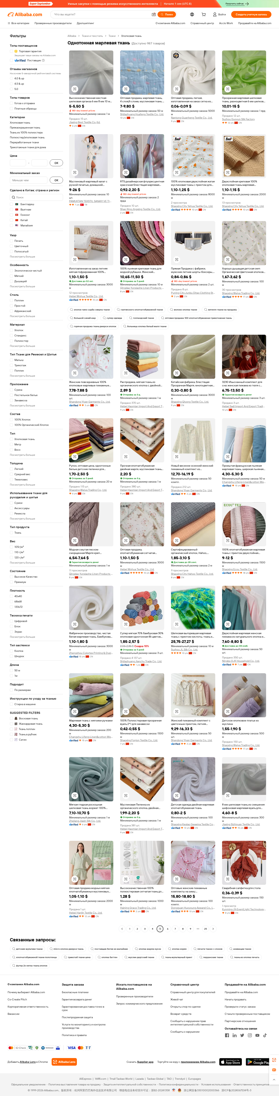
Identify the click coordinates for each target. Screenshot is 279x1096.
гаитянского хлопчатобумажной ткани (142, 309)
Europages (194, 1078)
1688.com (100, 1078)
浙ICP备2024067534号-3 (236, 1090)
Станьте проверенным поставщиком (247, 1013)
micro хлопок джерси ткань (69, 949)
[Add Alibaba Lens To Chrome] (64, 1062)
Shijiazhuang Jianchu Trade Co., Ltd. (141, 661)
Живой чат (176, 999)
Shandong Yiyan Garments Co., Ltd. (89, 401)
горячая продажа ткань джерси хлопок (95, 326)
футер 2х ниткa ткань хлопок (31, 965)
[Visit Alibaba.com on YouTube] (257, 1035)
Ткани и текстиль (92, 35)
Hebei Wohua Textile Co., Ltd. (86, 296)
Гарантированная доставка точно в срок (83, 1008)
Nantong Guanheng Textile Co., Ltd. (191, 117)
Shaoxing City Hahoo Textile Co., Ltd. (192, 573)
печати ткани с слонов (209, 949)
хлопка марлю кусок (150, 949)
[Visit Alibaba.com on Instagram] (249, 1035)
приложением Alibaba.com (198, 1061)
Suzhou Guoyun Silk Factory (238, 119)
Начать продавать (235, 999)
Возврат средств (180, 1013)
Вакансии (13, 1013)
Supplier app (145, 1061)
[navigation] (36, 483)
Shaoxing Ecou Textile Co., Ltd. (240, 569)
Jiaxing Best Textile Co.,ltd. (84, 122)
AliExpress (85, 1078)
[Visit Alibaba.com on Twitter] (242, 1035)
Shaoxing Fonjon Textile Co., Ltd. (139, 740)
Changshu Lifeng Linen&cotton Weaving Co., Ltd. (244, 481)
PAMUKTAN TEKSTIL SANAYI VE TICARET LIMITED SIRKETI (91, 201)
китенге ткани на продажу (222, 309)
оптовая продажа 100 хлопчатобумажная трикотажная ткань (198, 318)
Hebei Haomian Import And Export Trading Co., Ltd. (142, 406)
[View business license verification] (174, 1090)
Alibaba (72, 35)
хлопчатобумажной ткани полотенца (36, 957)
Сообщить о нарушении (184, 1031)
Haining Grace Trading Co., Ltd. (138, 907)
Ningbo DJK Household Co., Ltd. (241, 660)
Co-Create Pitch (17, 999)
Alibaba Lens (28, 1061)
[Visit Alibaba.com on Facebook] (227, 1035)
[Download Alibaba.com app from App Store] (230, 1062)
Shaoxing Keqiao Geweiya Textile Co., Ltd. (193, 824)
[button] (153, 14)
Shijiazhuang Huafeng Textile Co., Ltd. (142, 114)
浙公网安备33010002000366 (201, 1090)
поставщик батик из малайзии (111, 949)
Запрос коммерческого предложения (139, 1003)
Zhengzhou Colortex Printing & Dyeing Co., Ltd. (91, 652)
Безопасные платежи (75, 992)
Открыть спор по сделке (185, 1006)
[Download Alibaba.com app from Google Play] (258, 1062)
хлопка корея (179, 949)
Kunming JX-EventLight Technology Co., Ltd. (244, 909)
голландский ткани (143, 318)
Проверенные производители (134, 996)
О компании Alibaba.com (23, 984)
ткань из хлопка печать (246, 957)
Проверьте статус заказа (240, 1006)
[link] (274, 1060)
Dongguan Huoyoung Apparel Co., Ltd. (193, 907)
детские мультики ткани (29, 949)
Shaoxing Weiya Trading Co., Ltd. (241, 293)
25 (205, 929)
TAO (169, 1078)
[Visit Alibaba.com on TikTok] (265, 1035)
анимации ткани (242, 949)
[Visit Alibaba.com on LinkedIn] (234, 1035)
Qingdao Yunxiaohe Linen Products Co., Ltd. (142, 287)
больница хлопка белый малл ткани (146, 326)
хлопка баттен (109, 957)
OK (56, 163)
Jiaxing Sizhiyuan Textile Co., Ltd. (241, 824)
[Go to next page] (213, 928)
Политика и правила (74, 1035)
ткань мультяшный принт (178, 957)
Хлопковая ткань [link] (131, 35)
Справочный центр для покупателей (192, 992)
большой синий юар (85, 318)
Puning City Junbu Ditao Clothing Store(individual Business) (193, 292)
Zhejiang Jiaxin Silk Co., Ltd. (85, 820)
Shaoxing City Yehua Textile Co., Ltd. (192, 206)
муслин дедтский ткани (141, 957)
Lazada (140, 1078)
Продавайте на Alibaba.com (241, 992)
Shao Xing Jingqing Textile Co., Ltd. (140, 209)
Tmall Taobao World (121, 1078)
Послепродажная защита (77, 1017)
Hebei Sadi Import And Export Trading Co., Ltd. (244, 406)
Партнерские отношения (240, 1021)
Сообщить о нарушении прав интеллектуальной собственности (191, 1023)
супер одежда (114, 318)
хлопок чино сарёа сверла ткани (92, 309)
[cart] (204, 15)
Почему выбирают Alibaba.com (26, 992)
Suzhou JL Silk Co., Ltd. (184, 649)
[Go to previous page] (122, 928)
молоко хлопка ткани (185, 309)
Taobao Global (155, 1078)
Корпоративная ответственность (28, 1006)
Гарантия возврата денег (77, 999)
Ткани (112, 35)
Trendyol (180, 1078)
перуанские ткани (213, 957)
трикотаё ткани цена (79, 957)
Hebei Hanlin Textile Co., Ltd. (85, 912)
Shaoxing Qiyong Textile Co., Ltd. (190, 401)
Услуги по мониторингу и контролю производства (84, 1026)
